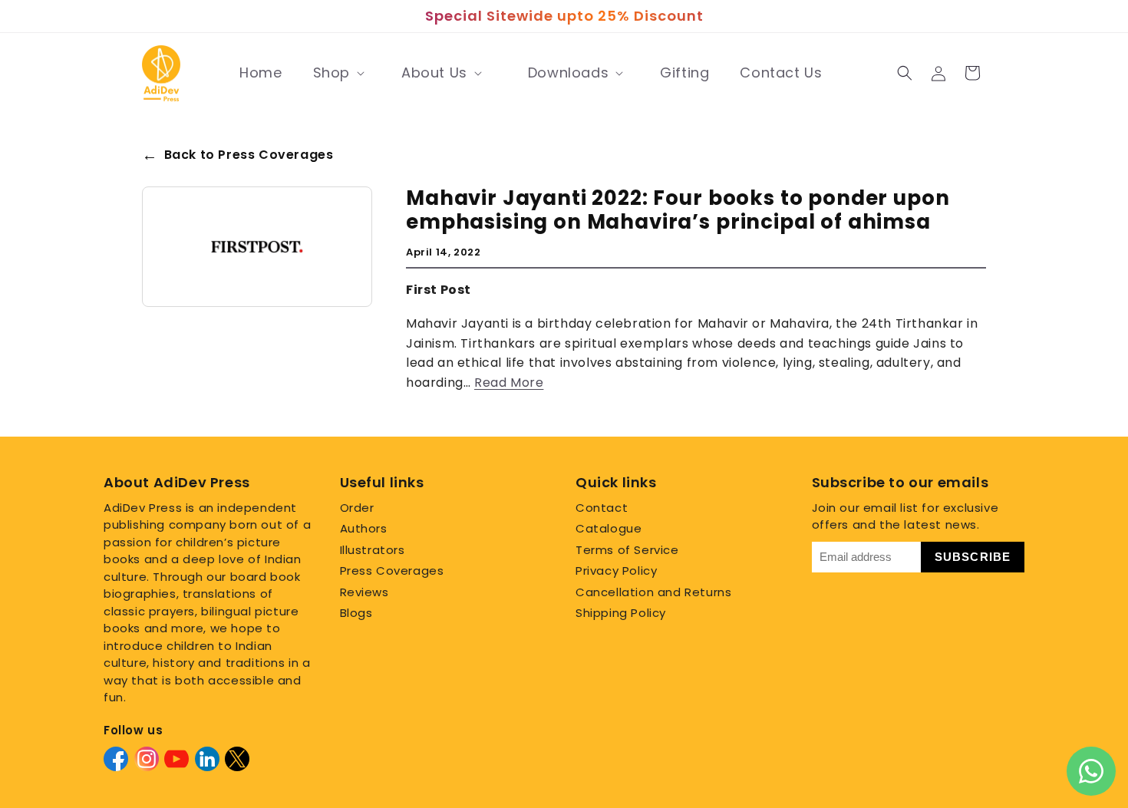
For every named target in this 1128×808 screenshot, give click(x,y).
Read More (508, 382)
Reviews (364, 592)
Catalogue (609, 528)
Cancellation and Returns (653, 592)
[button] (337, 73)
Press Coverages (392, 570)
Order (357, 508)
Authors (364, 528)
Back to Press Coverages (237, 155)
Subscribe (973, 556)
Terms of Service (627, 550)
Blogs (356, 613)
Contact (602, 508)
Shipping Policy (621, 613)
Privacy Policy (616, 570)
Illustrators (372, 550)
